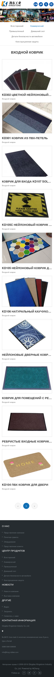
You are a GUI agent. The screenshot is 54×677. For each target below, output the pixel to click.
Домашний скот (38, 31)
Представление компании (14, 532)
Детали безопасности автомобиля (27, 36)
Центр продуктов (13, 550)
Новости (8, 584)
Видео (6, 607)
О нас (5, 526)
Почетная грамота (11, 537)
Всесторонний (17, 26)
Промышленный (16, 31)
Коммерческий (37, 26)
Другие (6, 600)
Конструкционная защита (27, 41)
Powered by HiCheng (30, 668)
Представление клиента (13, 546)
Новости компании (11, 591)
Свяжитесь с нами (11, 616)
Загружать (8, 611)
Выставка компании (12, 596)
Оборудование (9, 542)
